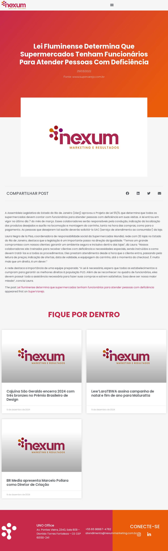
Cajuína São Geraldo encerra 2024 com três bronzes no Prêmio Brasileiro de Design (40, 395)
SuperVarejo (36, 291)
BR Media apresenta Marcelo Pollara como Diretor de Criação (37, 482)
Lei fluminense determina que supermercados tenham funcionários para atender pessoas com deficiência (85, 287)
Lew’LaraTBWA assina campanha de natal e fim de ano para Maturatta (122, 393)
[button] (112, 5)
